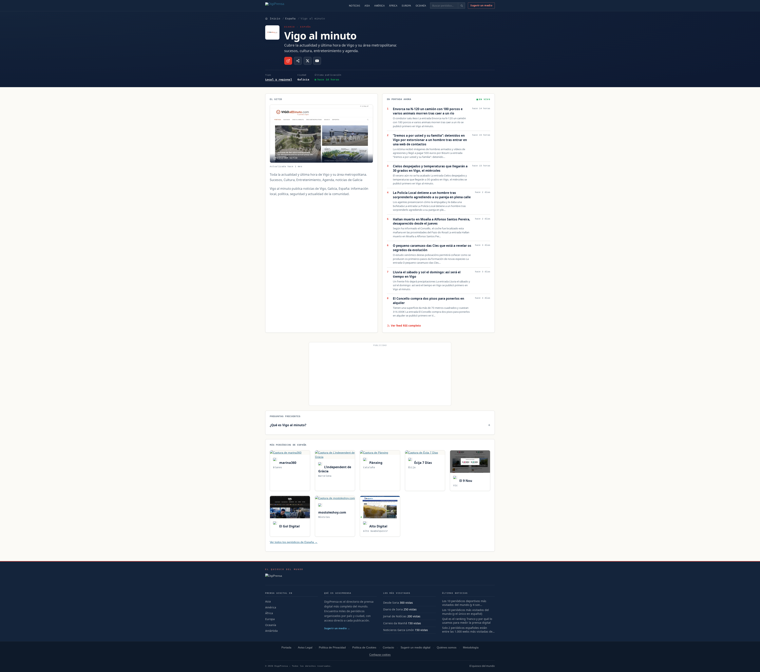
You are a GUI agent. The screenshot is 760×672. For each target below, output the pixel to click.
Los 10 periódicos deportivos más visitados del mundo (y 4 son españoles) (464, 603)
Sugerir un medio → (337, 628)
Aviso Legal (305, 647)
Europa (406, 5)
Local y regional (278, 79)
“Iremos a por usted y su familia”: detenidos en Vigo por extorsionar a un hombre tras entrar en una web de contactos (430, 139)
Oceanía (421, 5)
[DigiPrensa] (284, 577)
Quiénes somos (446, 647)
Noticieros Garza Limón (398, 630)
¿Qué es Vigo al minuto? (288, 425)
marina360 (287, 462)
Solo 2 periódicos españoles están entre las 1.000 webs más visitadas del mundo (467, 630)
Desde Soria (391, 602)
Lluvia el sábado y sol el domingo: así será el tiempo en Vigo (427, 274)
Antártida (271, 631)
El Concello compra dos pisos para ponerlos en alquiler (428, 300)
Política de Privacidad (332, 647)
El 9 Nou (465, 481)
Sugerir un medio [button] (481, 5)
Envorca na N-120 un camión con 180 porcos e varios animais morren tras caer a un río (428, 111)
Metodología (471, 647)
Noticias (354, 5)
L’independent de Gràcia (334, 469)
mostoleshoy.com (332, 512)
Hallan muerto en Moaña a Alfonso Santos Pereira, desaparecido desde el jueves (431, 221)
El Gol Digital (288, 526)
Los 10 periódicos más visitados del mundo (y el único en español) (465, 612)
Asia (367, 5)
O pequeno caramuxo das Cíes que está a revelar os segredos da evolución (432, 248)
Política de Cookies (364, 647)
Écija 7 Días (422, 462)
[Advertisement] (380, 375)
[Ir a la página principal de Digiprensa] (283, 5)
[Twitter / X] (308, 61)
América (379, 5)
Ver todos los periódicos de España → (293, 542)
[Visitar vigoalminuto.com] (288, 61)
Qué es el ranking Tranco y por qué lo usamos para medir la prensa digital (467, 620)
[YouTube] (317, 61)
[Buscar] (461, 6)
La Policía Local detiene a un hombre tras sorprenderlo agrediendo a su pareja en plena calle (432, 195)
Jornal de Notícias (395, 616)
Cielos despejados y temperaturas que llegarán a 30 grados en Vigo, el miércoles (430, 168)
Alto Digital (378, 526)
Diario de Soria (393, 609)
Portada (286, 647)
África (393, 5)
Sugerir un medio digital (415, 647)
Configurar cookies (380, 654)
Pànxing (375, 462)
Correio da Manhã (395, 623)
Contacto (388, 647)
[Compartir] (298, 61)
